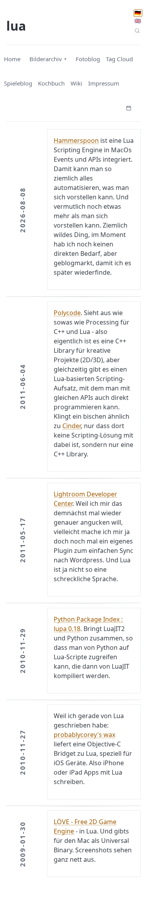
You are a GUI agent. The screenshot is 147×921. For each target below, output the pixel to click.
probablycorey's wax (84, 734)
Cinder (71, 425)
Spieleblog (18, 83)
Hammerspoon (76, 140)
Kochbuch (51, 83)
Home (12, 59)
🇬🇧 (137, 20)
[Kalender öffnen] (128, 107)
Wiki (76, 83)
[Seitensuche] (137, 30)
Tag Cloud (119, 59)
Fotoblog (88, 59)
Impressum (103, 83)
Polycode (67, 312)
